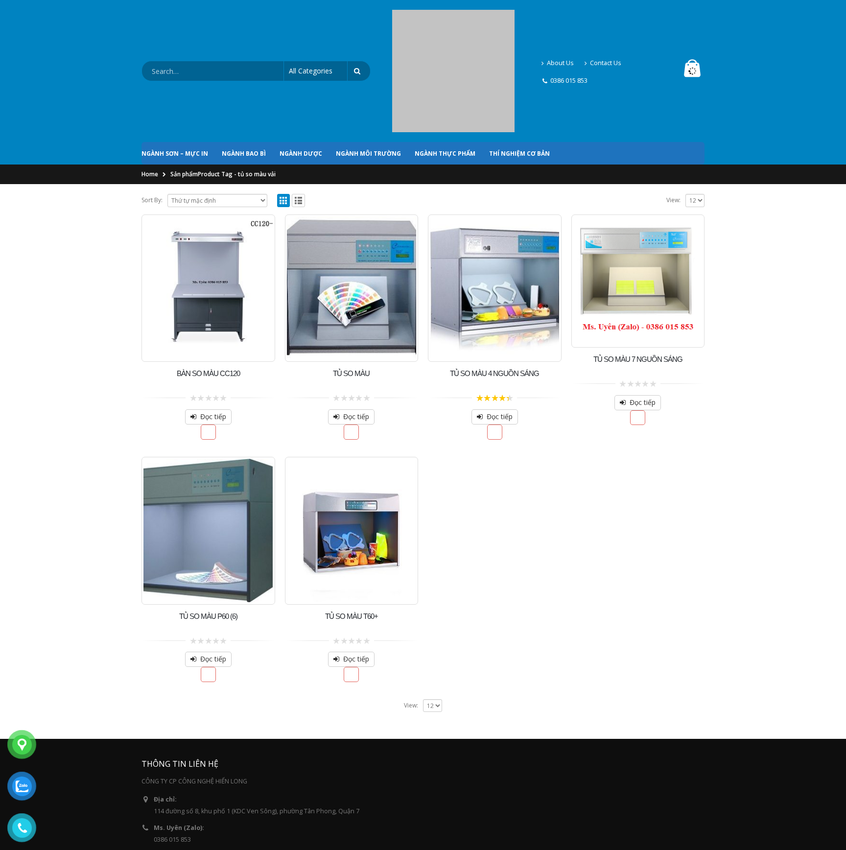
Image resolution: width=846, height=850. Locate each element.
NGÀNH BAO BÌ (244, 70)
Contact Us (605, 21)
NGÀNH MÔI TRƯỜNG (368, 70)
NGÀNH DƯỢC (301, 70)
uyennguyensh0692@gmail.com (200, 784)
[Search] (359, 29)
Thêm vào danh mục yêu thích (208, 348)
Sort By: (152, 116)
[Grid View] (283, 116)
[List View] (298, 116)
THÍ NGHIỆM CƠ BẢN (519, 70)
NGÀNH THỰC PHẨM (445, 70)
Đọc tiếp (213, 332)
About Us (560, 21)
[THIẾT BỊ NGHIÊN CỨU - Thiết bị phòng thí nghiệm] (453, 29)
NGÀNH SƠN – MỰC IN (174, 70)
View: (673, 116)
